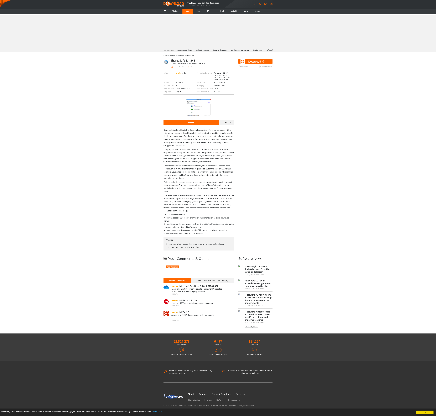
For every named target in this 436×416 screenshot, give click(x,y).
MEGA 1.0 (184, 312)
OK (425, 412)
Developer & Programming (240, 50)
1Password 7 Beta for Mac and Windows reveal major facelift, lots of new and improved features (257, 315)
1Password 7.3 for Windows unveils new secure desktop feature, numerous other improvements (258, 298)
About (191, 394)
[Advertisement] (218, 31)
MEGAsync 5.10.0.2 (189, 300)
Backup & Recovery (202, 50)
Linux (198, 11)
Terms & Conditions (221, 394)
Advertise (240, 394)
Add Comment (172, 267)
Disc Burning (257, 50)
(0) (185, 73)
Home (166, 56)
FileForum (220, 400)
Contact (203, 394)
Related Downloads (177, 280)
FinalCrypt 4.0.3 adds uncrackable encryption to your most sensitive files (257, 283)
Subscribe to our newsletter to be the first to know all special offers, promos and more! (250, 372)
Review (191, 122)
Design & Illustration (220, 50)
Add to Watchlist (179, 67)
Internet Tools (174, 56)
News (257, 11)
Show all (269, 50)
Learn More (157, 411)
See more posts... (251, 326)
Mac (187, 11)
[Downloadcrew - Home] (174, 4)
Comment (194, 67)
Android (233, 11)
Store (246, 11)
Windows (175, 11)
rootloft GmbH (219, 82)
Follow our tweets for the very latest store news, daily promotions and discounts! (190, 371)
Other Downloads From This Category (212, 280)
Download (254, 61)
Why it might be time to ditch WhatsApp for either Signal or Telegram (257, 269)
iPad (222, 11)
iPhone (210, 11)
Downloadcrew (234, 400)
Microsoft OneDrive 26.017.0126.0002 (198, 286)
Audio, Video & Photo (184, 50)
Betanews (208, 400)
